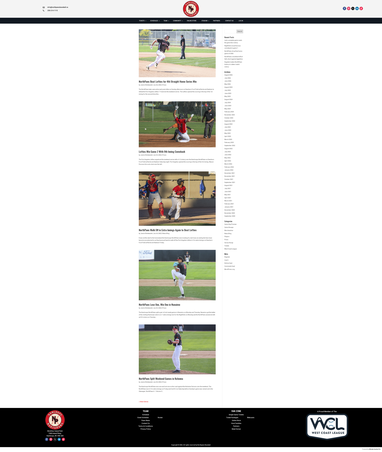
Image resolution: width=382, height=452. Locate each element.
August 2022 (228, 148)
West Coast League (230, 249)
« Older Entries (143, 401)
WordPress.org (229, 269)
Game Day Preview (230, 224)
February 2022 (229, 167)
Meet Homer (236, 429)
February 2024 (229, 112)
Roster (160, 418)
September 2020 (229, 216)
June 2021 (227, 191)
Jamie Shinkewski (146, 85)
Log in (226, 260)
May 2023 (227, 133)
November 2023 (229, 115)
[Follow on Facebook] (344, 8)
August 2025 (228, 87)
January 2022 (228, 170)
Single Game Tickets (236, 415)
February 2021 (229, 204)
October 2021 (228, 179)
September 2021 (229, 182)
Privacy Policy (146, 429)
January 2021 (228, 207)
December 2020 (229, 210)
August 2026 (228, 75)
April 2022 (227, 161)
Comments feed (229, 266)
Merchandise (228, 230)
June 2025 (227, 93)
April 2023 (227, 136)
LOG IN (241, 21)
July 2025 (227, 90)
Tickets (226, 246)
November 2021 (229, 176)
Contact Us (146, 423)
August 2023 (228, 124)
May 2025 (227, 96)
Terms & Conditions (145, 426)
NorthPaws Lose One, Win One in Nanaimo (159, 304)
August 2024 (228, 99)
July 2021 (227, 188)
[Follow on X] (353, 8)
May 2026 (227, 84)
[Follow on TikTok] (361, 8)
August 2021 (228, 185)
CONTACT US (229, 21)
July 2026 (227, 78)
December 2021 (229, 173)
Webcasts (250, 418)
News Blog (165, 233)
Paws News (145, 420)
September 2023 (229, 121)
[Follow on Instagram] (348, 8)
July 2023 (227, 127)
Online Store (236, 420)
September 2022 (229, 145)
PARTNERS (216, 21)
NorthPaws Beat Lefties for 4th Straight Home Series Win (168, 81)
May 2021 (227, 194)
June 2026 (227, 81)
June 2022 (227, 154)
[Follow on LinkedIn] (357, 8)
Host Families (236, 423)
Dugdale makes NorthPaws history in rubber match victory (233, 64)
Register (227, 257)
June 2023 (227, 130)
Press (164, 85)
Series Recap (228, 242)
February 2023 (229, 142)
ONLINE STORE (191, 21)
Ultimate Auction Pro (375, 449)
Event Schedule (139, 418)
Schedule (145, 415)
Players (226, 236)
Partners (236, 426)
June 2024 (227, 105)
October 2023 (228, 118)
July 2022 (227, 151)
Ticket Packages (232, 418)
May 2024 (227, 109)
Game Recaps (228, 227)
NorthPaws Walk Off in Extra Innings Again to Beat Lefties (168, 230)
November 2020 (229, 213)
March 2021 (228, 201)
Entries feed (228, 263)
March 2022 (228, 164)
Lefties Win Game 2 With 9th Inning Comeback (162, 151)
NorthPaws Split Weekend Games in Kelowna (161, 379)
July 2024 (227, 102)
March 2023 (228, 139)
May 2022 (227, 158)
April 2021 (227, 198)
